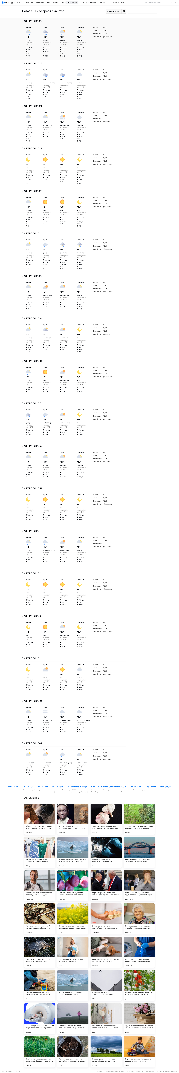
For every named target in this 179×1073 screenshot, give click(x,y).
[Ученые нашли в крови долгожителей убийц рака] (106, 852)
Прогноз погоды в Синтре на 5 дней (50, 787)
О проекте (100, 1071)
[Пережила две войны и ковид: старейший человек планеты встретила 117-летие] (139, 918)
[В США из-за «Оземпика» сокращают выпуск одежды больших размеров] (39, 852)
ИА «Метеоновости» (171, 1071)
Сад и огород (151, 787)
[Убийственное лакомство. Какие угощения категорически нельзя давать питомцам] (39, 819)
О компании (9, 1071)
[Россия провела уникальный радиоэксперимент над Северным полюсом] (72, 985)
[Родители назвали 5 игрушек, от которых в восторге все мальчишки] (139, 1051)
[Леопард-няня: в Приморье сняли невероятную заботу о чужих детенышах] (139, 819)
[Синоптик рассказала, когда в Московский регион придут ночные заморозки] (39, 952)
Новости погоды (136, 787)
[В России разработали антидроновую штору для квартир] (106, 985)
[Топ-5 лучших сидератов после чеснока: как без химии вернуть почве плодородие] (39, 1051)
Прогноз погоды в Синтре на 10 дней (112, 787)
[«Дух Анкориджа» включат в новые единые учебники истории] (106, 885)
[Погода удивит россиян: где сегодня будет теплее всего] (106, 1051)
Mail (3, 1071)
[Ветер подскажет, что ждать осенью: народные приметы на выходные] (72, 1018)
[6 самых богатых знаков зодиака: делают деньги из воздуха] (39, 885)
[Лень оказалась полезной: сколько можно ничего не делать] (106, 952)
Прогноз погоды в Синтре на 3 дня (20, 787)
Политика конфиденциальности (114, 1071)
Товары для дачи (165, 787)
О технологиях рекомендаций (134, 1071)
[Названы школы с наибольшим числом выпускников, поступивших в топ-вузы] (72, 952)
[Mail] (3, 2)
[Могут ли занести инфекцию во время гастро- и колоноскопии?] (139, 952)
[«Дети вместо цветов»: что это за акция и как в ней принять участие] (139, 1018)
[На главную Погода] (10, 2)
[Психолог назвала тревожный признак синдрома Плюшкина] (39, 918)
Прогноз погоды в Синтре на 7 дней (81, 787)
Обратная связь (150, 1071)
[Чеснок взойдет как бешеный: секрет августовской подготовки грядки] (106, 819)
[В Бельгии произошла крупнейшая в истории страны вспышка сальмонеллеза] (106, 918)
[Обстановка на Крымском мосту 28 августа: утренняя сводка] (139, 852)
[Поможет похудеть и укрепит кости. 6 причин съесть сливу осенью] (72, 885)
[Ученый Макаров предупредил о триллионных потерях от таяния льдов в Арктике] (72, 852)
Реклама (17, 1071)
